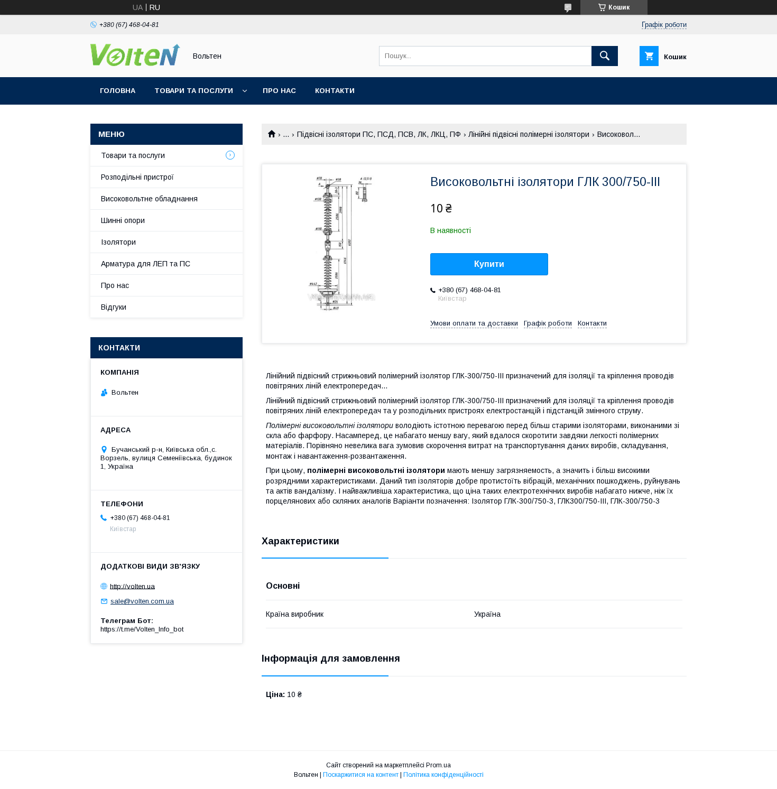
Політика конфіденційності (443, 774)
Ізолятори (118, 242)
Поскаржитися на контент (361, 774)
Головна (117, 91)
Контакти (335, 91)
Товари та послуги (193, 91)
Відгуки (113, 307)
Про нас (279, 91)
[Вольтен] (135, 63)
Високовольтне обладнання (149, 198)
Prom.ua (438, 765)
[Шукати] (604, 56)
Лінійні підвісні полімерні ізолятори (528, 134)
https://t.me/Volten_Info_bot (141, 629)
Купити (489, 263)
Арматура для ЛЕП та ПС (145, 263)
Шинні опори (123, 220)
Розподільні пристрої (137, 177)
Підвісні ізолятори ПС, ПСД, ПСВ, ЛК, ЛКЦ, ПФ (379, 134)
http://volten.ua (132, 586)
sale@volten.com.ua (142, 601)
